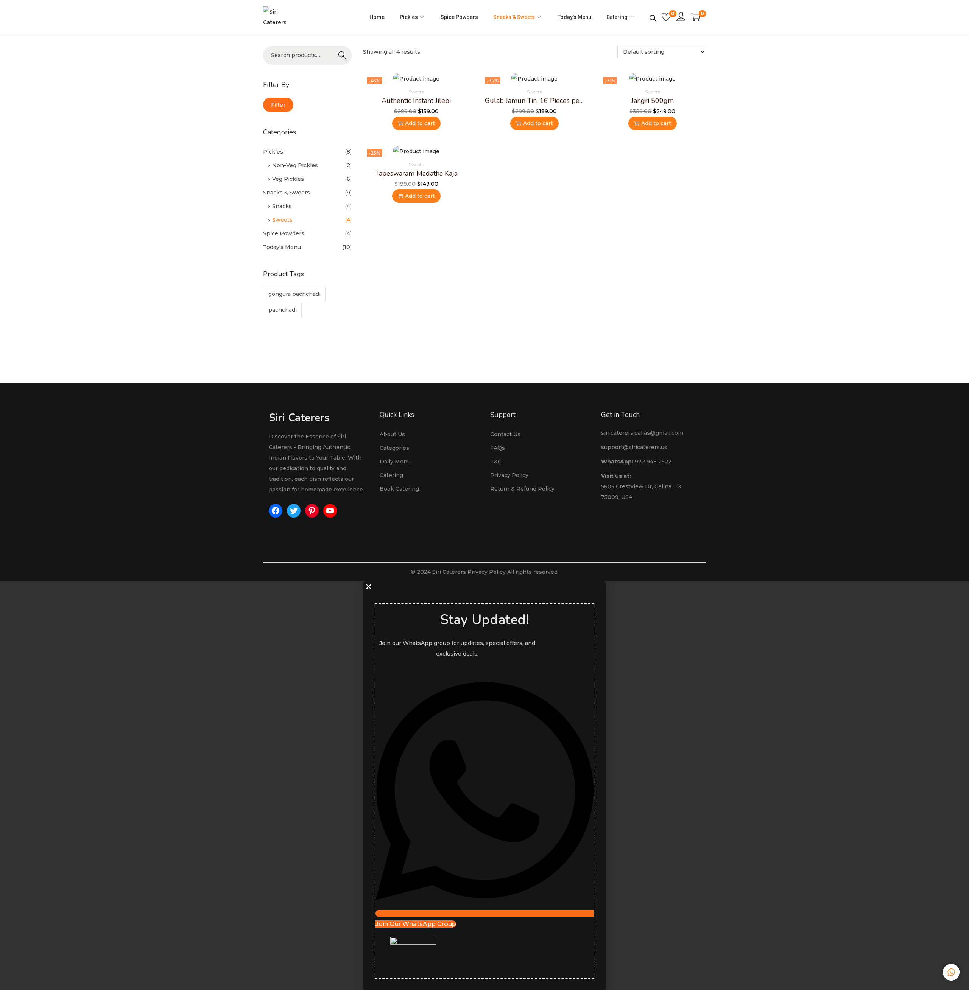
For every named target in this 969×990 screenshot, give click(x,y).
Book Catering (399, 488)
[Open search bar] (652, 16)
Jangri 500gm (652, 100)
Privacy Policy (509, 475)
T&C (496, 461)
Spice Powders (283, 233)
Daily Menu (395, 461)
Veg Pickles (288, 179)
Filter (278, 104)
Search (342, 55)
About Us (392, 434)
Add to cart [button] (420, 123)
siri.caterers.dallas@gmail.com (642, 432)
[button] (484, 586)
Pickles (273, 151)
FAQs (497, 447)
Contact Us (505, 434)
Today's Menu (282, 247)
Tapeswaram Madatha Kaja (416, 173)
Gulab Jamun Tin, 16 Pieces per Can (540, 100)
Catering (391, 475)
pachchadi (282, 309)
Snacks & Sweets (286, 192)
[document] (484, 785)
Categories (394, 447)
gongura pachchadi (294, 294)
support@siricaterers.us (634, 447)
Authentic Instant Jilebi (416, 100)
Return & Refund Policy (522, 488)
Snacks (282, 206)
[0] (666, 17)
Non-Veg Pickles (295, 165)
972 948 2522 (653, 461)
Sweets (282, 219)
